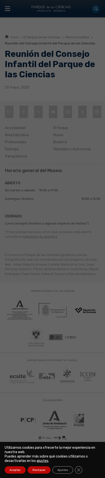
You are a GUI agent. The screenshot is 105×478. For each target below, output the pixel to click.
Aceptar (15, 470)
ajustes (42, 461)
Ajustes (62, 470)
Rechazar (39, 470)
